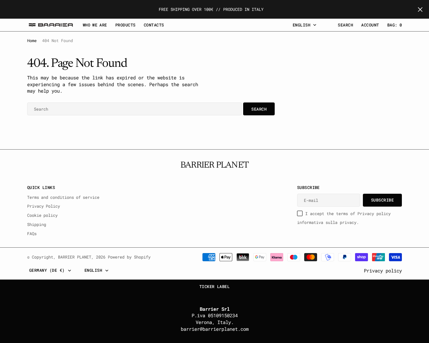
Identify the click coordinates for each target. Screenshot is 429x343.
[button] (370, 25)
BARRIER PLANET (74, 257)
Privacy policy (383, 270)
